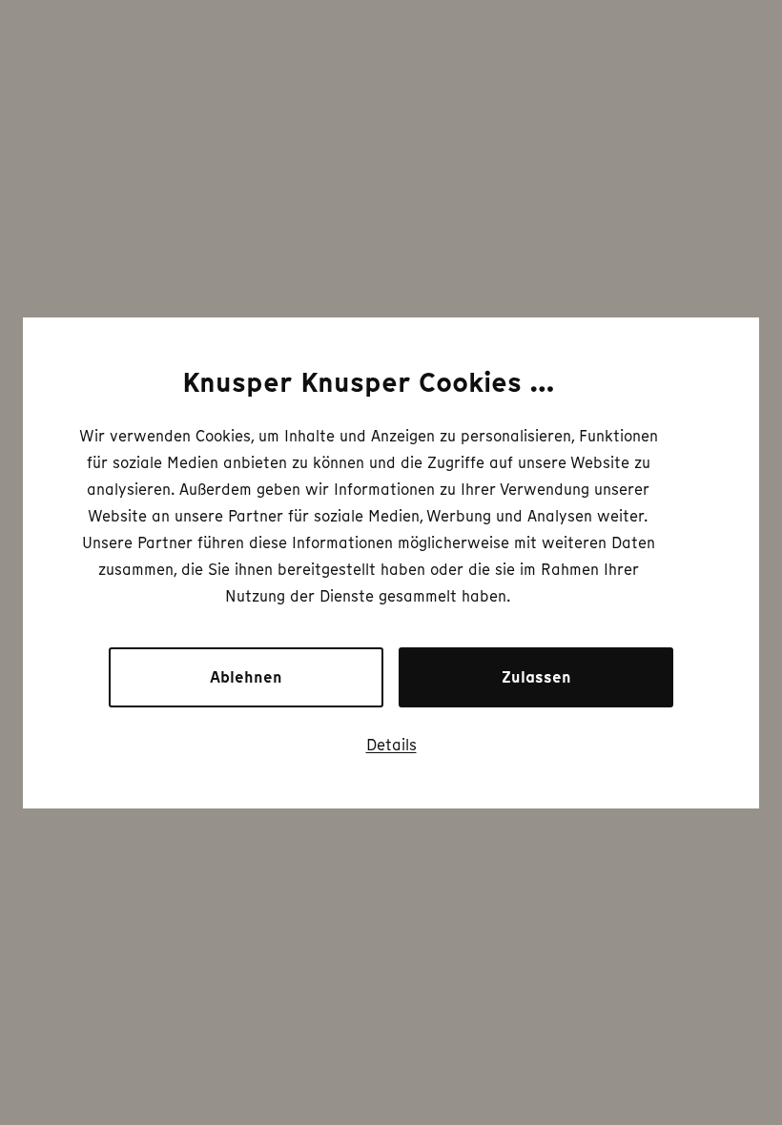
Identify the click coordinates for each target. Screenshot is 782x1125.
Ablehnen (246, 677)
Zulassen (536, 677)
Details (391, 744)
